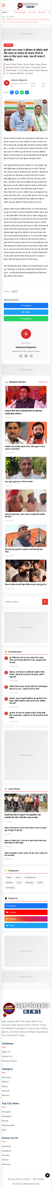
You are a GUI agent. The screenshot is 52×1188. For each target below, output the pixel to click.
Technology (10, 888)
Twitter (27, 312)
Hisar (4, 1130)
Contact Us (7, 1056)
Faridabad (6, 1116)
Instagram (6, 1151)
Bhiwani (42, 12)
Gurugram (6, 1112)
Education (29, 882)
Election (5, 1095)
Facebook (27, 305)
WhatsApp (27, 319)
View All (42, 382)
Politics (11, 17)
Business (9, 882)
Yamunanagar (19, 12)
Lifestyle (6, 1091)
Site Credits (38, 1179)
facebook (6, 1146)
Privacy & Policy (9, 1061)
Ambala (32, 12)
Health (40, 882)
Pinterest (6, 1164)
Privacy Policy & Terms (19, 1179)
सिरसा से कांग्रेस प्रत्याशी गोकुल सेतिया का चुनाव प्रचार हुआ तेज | (26, 584)
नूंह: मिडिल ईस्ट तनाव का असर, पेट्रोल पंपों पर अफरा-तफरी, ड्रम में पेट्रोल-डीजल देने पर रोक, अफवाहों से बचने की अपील (27, 660)
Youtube (5, 1155)
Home (4, 17)
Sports (18, 877)
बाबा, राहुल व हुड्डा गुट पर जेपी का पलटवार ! (19, 482)
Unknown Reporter (19, 80)
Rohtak (5, 1121)
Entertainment (30, 877)
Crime (19, 882)
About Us (6, 1052)
